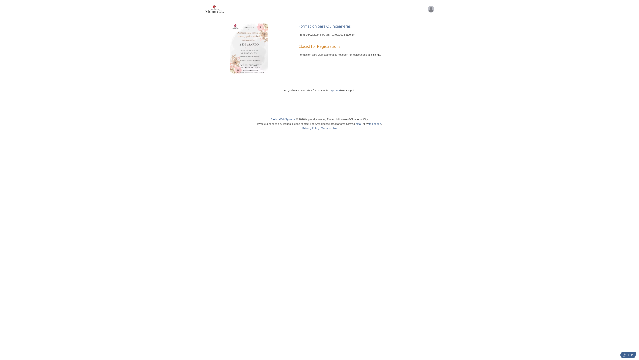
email (359, 123)
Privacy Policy (310, 128)
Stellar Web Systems (283, 119)
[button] (431, 9)
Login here (334, 90)
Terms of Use (329, 128)
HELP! (629, 355)
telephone (375, 123)
